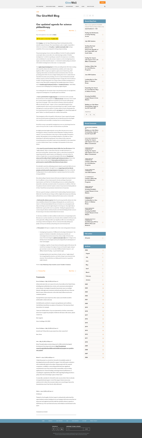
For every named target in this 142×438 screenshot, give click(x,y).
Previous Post (41, 30)
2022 (86, 295)
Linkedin (61, 429)
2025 (86, 284)
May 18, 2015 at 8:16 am (51, 328)
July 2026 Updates (90, 41)
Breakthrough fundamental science (60, 158)
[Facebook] (86, 114)
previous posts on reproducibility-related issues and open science (51, 162)
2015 (86, 322)
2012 (86, 334)
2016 (86, 319)
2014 (86, 326)
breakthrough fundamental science (48, 84)
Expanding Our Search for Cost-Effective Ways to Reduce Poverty (91, 89)
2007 (86, 353)
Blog (83, 6)
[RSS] (94, 114)
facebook (84, 15)
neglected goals (53, 96)
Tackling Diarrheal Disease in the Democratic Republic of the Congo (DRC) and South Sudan (91, 49)
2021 (86, 299)
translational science (64, 84)
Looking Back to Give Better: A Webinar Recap (91, 81)
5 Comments (68, 264)
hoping (40, 43)
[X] (90, 114)
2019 (86, 307)
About (77, 6)
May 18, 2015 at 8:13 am (51, 281)
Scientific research (56, 264)
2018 (86, 311)
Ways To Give (90, 6)
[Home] (71, 3)
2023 (86, 292)
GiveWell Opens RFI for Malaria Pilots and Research (91, 222)
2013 (86, 330)
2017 (86, 315)
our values (59, 110)
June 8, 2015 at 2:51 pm (46, 391)
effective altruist (59, 98)
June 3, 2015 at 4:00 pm (47, 357)
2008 (86, 349)
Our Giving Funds (50, 6)
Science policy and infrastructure (59, 160)
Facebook (90, 28)
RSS (96, 28)
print (90, 15)
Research (60, 6)
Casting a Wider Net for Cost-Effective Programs (91, 68)
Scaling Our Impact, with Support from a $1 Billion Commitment (91, 59)
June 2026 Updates (90, 74)
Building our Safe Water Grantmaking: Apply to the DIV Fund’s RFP (91, 106)
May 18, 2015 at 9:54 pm (45, 341)
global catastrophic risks (62, 46)
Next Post (71, 30)
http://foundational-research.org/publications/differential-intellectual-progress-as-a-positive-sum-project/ (55, 348)
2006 (86, 357)
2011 (86, 338)
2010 (86, 342)
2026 (86, 250)
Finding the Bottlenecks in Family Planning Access (91, 34)
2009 (86, 346)
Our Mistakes (69, 6)
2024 (86, 288)
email (93, 15)
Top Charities (39, 6)
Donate (102, 2)
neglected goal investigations (45, 67)
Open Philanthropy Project (46, 264)
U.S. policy (51, 46)
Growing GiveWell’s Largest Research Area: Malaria (91, 98)
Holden (54, 34)
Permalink (63, 264)
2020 (86, 303)
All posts (87, 238)
